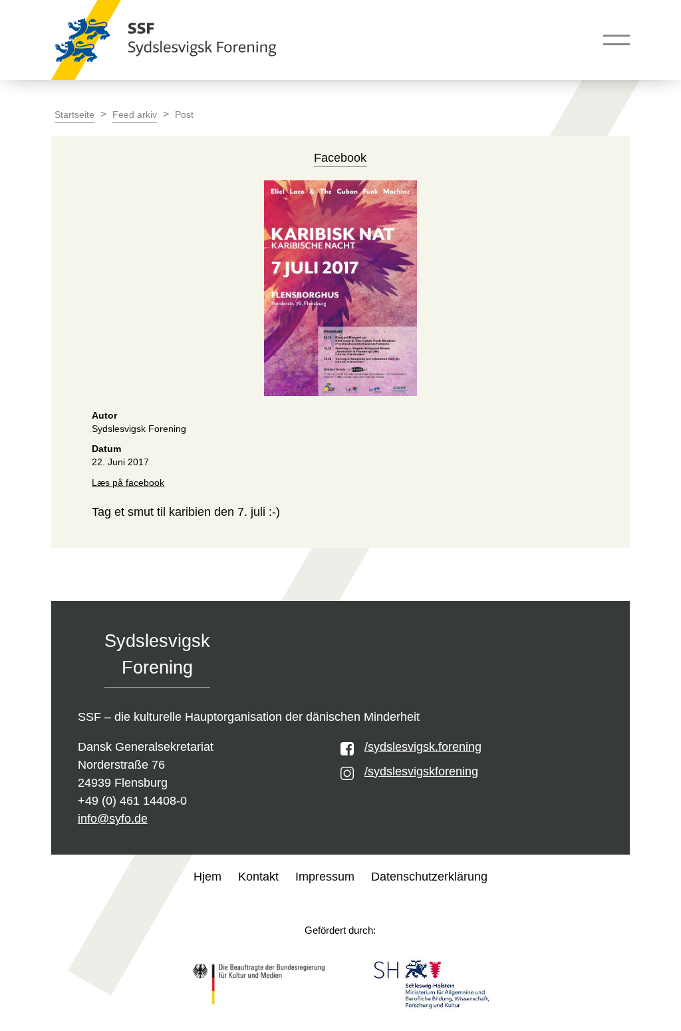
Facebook (340, 157)
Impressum (324, 876)
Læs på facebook (128, 483)
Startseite (74, 115)
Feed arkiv (134, 115)
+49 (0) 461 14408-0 (132, 800)
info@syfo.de (113, 818)
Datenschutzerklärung (429, 876)
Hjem (207, 876)
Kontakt (258, 876)
